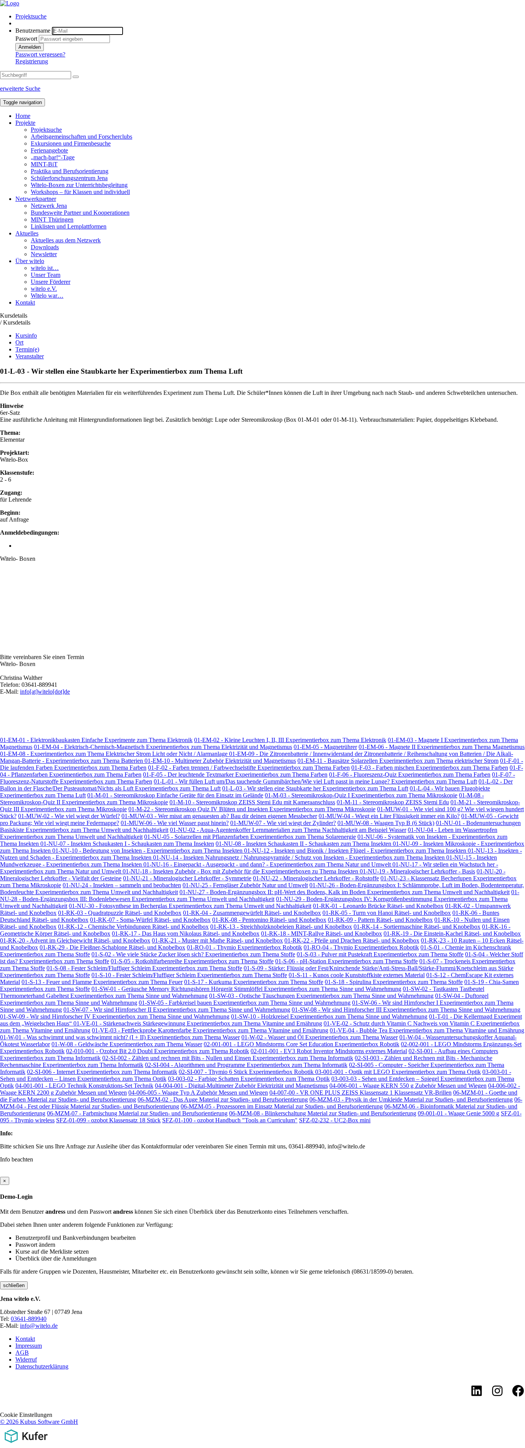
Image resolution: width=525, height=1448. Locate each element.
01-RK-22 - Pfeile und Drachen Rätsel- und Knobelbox (351, 940)
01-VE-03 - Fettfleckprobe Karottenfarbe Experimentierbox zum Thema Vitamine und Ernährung (210, 1030)
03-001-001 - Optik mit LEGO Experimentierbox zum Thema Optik (398, 1072)
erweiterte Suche (20, 88)
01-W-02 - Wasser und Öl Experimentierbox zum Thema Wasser (319, 1037)
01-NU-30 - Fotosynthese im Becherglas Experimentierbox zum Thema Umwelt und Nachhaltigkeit (190, 906)
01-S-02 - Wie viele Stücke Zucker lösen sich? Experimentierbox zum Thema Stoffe (193, 954)
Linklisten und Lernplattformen (68, 226)
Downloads (45, 247)
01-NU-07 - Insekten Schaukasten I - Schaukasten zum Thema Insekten (127, 843)
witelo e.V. (44, 288)
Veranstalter (29, 356)
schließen (14, 1285)
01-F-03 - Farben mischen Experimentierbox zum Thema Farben (429, 767)
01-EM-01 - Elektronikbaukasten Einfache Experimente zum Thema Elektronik (96, 740)
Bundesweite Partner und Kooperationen (80, 212)
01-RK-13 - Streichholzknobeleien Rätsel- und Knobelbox (281, 926)
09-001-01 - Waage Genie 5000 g (458, 1113)
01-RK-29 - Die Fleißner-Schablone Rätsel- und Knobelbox (112, 947)
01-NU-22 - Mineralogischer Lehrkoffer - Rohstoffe (316, 878)
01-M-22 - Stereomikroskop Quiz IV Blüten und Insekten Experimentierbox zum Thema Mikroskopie (251, 809)
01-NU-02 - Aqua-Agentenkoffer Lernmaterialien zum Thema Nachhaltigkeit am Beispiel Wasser (288, 830)
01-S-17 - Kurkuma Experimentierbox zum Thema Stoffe (253, 982)
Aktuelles (26, 233)
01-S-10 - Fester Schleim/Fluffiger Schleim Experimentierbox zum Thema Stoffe (189, 975)
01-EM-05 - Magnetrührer (325, 747)
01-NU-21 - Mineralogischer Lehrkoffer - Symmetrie (187, 878)
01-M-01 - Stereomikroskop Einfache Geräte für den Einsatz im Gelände (175, 795)
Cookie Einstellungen (26, 1415)
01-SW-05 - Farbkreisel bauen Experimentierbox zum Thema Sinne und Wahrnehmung (245, 1002)
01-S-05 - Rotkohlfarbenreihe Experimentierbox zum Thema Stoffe (192, 961)
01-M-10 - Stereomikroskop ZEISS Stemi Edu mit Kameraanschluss (252, 802)
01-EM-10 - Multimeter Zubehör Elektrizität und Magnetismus (220, 760)
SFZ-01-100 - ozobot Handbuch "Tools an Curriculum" (229, 1120)
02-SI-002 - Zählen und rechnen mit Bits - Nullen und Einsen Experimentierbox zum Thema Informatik (227, 1058)
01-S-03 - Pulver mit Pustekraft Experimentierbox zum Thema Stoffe (380, 954)
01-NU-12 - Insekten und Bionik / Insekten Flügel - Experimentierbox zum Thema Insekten (356, 850)
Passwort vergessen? (40, 54)
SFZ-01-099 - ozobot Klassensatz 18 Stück (108, 1120)
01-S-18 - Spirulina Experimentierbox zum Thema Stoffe (394, 982)
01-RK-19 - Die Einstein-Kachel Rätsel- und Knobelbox (452, 933)
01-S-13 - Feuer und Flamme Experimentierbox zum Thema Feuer (102, 982)
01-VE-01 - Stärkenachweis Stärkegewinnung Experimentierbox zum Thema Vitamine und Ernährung (197, 1023)
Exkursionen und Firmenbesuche (71, 143)
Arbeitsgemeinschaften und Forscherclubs (81, 136)
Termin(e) (27, 349)
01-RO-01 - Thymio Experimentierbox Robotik (244, 947)
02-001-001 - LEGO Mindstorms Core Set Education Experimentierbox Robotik (301, 1044)
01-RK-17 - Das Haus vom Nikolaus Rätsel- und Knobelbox (185, 933)
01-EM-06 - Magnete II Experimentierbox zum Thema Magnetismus (442, 747)
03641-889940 (29, 1318)
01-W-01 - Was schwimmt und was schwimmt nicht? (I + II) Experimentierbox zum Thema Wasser (120, 1037)
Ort (19, 342)
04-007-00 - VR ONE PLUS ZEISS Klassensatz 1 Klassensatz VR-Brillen (360, 1092)
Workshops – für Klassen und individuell (80, 192)
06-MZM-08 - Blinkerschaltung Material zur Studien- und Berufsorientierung (322, 1113)
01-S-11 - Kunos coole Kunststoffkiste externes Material (357, 975)
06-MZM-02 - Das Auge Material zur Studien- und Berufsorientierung (223, 1099)
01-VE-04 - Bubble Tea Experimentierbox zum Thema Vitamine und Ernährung (427, 1030)
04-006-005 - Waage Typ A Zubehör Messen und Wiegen (198, 1092)
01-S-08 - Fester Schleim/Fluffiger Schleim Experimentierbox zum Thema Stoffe (144, 968)
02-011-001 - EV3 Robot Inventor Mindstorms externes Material (329, 1051)
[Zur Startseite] (9, 3)
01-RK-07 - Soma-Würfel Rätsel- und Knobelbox (150, 919)
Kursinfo (26, 335)
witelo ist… (45, 268)
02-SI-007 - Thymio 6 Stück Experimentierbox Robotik (247, 1072)
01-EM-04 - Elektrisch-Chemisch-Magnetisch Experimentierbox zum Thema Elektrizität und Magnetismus (163, 747)
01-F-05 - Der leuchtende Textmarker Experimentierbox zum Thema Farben (235, 774)
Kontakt (25, 302)
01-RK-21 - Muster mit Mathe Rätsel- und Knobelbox (217, 940)
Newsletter (44, 254)
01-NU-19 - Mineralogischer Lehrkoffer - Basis (417, 871)
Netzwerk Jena (49, 205)
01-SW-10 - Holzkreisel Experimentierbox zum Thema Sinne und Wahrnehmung (329, 1016)
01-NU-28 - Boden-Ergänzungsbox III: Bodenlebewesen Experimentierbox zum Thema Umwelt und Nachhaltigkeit (259, 895)
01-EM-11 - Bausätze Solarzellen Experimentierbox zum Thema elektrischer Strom (397, 760)
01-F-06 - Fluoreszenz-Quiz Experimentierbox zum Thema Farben (409, 774)
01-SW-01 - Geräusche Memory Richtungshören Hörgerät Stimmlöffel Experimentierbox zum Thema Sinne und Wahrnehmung (246, 989)
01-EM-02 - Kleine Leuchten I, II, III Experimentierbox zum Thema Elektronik (290, 740)
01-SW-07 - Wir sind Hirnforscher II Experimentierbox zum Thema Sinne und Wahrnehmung (176, 1009)
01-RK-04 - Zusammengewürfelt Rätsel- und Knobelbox (252, 913)
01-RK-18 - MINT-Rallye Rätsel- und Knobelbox (321, 933)
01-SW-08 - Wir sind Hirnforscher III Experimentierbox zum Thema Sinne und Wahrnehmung (406, 1009)
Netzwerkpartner (35, 198)
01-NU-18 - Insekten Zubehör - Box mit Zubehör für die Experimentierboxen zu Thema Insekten (241, 871)
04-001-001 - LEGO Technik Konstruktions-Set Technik (84, 1085)
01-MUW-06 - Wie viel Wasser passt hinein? (175, 823)
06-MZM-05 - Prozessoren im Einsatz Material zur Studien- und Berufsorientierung (282, 1106)
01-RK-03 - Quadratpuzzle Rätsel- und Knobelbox (119, 913)
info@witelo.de (39, 1325)
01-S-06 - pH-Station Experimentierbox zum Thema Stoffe (346, 961)
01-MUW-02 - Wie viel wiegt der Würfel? (69, 816)
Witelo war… (47, 295)
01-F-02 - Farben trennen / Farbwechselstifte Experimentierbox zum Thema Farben (249, 767)
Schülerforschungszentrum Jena (69, 178)
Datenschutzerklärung (41, 1366)
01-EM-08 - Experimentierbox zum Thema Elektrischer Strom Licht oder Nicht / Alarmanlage (114, 754)
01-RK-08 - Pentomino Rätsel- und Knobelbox (269, 919)
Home (22, 116)
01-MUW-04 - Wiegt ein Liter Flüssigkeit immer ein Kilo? (389, 816)
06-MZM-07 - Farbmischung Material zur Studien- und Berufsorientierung (137, 1113)
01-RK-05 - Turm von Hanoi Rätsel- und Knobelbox (386, 913)
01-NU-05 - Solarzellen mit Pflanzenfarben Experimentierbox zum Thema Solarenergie (250, 836)
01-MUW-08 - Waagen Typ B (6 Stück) (385, 823)
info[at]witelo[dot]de (45, 691)
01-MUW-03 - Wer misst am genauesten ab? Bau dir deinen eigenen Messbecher (219, 816)
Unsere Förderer (50, 281)
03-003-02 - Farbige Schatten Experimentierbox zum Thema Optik (249, 1078)
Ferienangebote (49, 150)
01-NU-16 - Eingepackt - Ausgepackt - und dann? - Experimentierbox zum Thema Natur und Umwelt (267, 864)
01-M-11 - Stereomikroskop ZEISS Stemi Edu (393, 802)
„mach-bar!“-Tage (53, 157)
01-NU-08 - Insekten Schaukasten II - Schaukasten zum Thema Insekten (304, 843)
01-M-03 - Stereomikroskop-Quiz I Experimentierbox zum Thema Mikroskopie (361, 795)
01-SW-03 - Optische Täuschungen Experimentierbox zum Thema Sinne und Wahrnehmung (321, 995)
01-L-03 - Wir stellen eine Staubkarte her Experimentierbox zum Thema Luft (315, 788)
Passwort (26, 38)
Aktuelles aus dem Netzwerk (66, 240)
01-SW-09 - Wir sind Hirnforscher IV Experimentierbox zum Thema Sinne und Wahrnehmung (114, 1016)
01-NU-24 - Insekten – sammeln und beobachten (122, 885)
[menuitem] (270, 16)
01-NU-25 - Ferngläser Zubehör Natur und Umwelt (245, 885)
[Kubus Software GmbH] (26, 1444)
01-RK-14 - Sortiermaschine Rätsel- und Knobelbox (417, 926)
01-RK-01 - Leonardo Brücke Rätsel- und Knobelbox (378, 906)
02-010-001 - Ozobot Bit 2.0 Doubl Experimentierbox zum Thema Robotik (157, 1051)
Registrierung (31, 61)
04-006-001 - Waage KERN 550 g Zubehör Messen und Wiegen (408, 1085)
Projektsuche (31, 16)
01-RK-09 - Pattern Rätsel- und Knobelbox (380, 919)
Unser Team (45, 275)
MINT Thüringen (52, 219)
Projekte (25, 122)
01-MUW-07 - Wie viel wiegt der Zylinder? (283, 823)
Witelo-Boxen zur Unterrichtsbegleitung (79, 185)
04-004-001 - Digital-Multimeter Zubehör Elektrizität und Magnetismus (241, 1085)
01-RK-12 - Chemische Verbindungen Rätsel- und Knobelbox (133, 926)
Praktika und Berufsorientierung (69, 171)
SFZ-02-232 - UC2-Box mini (334, 1120)
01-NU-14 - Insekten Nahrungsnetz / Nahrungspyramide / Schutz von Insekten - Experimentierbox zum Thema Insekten (299, 857)
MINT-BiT (44, 164)
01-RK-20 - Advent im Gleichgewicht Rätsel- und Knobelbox (75, 940)
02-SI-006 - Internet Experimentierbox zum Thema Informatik (102, 1072)
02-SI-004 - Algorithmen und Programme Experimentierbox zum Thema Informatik (246, 1065)
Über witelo (29, 261)
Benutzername (32, 30)
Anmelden (29, 47)
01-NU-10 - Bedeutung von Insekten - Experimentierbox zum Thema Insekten (148, 850)
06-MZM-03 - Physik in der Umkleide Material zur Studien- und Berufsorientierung (411, 1099)
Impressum (28, 1345)
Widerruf (26, 1359)
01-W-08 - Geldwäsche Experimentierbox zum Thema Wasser (127, 1044)
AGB (22, 1352)
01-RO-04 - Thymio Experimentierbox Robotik (361, 947)
